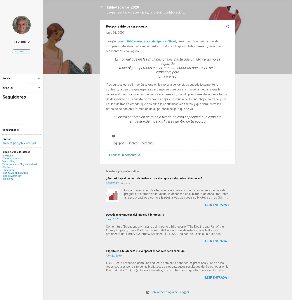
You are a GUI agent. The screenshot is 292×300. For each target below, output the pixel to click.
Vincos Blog (8, 161)
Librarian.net (8, 170)
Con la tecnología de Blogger (169, 292)
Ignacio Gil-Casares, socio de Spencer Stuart (146, 41)
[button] (227, 26)
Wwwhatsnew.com (12, 158)
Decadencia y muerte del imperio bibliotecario (135, 214)
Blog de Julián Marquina (15, 173)
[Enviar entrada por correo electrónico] (114, 137)
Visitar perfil (21, 51)
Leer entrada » (217, 205)
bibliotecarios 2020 (123, 7)
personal (147, 143)
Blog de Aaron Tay (12, 175)
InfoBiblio (7, 155)
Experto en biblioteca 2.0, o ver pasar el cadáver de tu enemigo (145, 251)
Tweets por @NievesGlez (19, 143)
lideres (132, 143)
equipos (118, 143)
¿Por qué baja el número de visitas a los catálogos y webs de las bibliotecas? (154, 178)
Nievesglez (22, 42)
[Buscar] (233, 8)
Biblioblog (7, 178)
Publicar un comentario (124, 155)
